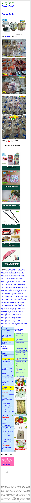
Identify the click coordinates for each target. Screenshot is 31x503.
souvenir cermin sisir (18, 305)
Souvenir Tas (7, 405)
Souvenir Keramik (7, 361)
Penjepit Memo (7, 439)
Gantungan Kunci (8, 375)
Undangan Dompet (20, 369)
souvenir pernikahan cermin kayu (11, 315)
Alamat (5, 328)
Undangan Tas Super (21, 363)
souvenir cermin (10, 280)
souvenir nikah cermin (16, 311)
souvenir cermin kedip (7, 295)
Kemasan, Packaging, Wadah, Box (7, 400)
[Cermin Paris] (14, 35)
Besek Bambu (6, 403)
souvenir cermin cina (15, 283)
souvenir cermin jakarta (8, 289)
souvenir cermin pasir (15, 304)
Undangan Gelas (20, 376)
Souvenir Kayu (7, 419)
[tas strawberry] (20, 449)
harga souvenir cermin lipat (9, 275)
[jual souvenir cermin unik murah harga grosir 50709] (14, 139)
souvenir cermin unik (10, 308)
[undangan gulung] (20, 415)
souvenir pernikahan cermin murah (10, 319)
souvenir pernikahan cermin (9, 313)
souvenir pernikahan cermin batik (12, 313)
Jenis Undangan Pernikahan (19, 329)
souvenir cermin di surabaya (9, 286)
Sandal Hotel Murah (9, 359)
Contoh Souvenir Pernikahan (6, 335)
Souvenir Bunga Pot (9, 366)
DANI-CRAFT (19, 497)
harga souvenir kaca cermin (17, 277)
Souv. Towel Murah (8, 431)
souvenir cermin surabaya (8, 307)
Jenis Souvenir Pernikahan (6, 347)
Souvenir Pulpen (8, 441)
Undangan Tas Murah (21, 361)
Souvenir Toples (8, 390)
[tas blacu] (20, 399)
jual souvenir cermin (7, 278)
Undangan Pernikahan (5, 339)
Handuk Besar (6, 433)
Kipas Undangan (20, 346)
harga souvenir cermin (7, 272)
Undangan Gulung (20, 333)
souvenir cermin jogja (13, 290)
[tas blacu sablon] (20, 438)
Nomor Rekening (8, 333)
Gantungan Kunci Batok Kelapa (7, 378)
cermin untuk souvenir (14, 269)
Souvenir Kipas (7, 385)
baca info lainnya (6, 464)
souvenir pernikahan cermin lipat (11, 318)
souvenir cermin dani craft (18, 284)
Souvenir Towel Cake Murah (6, 428)
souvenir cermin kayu (15, 292)
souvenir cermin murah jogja (13, 299)
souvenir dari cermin (14, 310)
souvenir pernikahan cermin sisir (11, 322)
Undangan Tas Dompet (21, 358)
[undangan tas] (20, 386)
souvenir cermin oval (13, 302)
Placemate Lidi (7, 443)
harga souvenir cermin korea (17, 274)
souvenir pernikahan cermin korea (11, 316)
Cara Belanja (7, 330)
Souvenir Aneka (7, 451)
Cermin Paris (8, 14)
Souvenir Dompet (7, 363)
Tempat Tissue (7, 416)
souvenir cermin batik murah (12, 281)
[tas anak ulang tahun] (18, 450)
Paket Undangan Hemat (21, 348)
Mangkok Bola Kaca (9, 394)
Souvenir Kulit (6, 425)
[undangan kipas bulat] (20, 425)
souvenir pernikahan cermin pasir (11, 321)
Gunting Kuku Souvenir (6, 436)
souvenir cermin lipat (11, 296)
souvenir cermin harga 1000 (18, 287)
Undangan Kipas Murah (21, 350)
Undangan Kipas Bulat (21, 352)
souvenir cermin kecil (18, 293)
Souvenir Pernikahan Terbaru (7, 356)
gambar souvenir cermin (18, 271)
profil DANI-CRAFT (21, 493)
